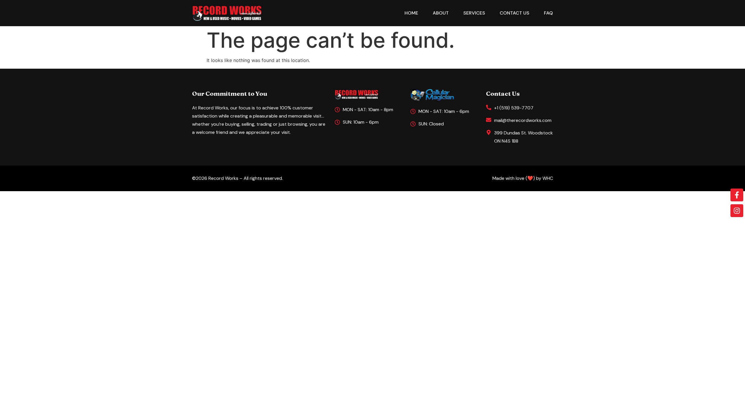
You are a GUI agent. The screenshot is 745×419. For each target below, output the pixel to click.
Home (411, 13)
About (441, 13)
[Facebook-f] (736, 195)
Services (474, 13)
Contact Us (514, 13)
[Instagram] (736, 210)
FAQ (548, 13)
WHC (547, 178)
